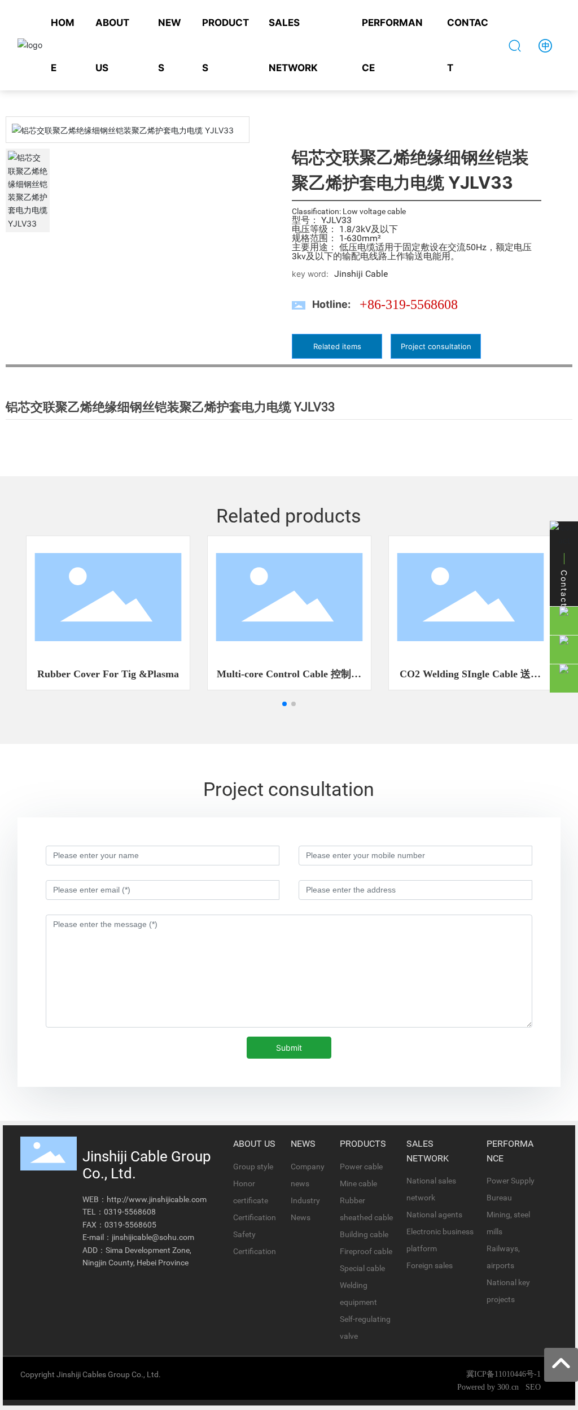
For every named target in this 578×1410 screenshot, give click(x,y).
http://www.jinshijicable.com (157, 1199)
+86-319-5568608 (409, 304)
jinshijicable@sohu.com (153, 1237)
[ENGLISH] (545, 44)
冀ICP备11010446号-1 (503, 1374)
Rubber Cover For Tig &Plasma (108, 674)
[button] (284, 704)
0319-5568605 (130, 1224)
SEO (533, 1387)
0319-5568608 (130, 1211)
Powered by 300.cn (489, 1387)
